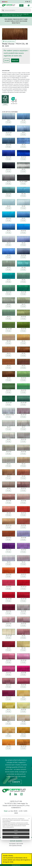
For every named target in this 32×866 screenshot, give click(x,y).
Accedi (7, 60)
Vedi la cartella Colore (9, 41)
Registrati (15, 60)
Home (3, 14)
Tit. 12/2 (8, 122)
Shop (7, 14)
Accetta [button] (16, 830)
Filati (10, 14)
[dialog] (16, 828)
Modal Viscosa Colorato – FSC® (19, 14)
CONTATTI (16, 782)
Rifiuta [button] (16, 833)
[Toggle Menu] (21, 5)
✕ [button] (29, 818)
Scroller (18, 865)
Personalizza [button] (16, 837)
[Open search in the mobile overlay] (16, 10)
